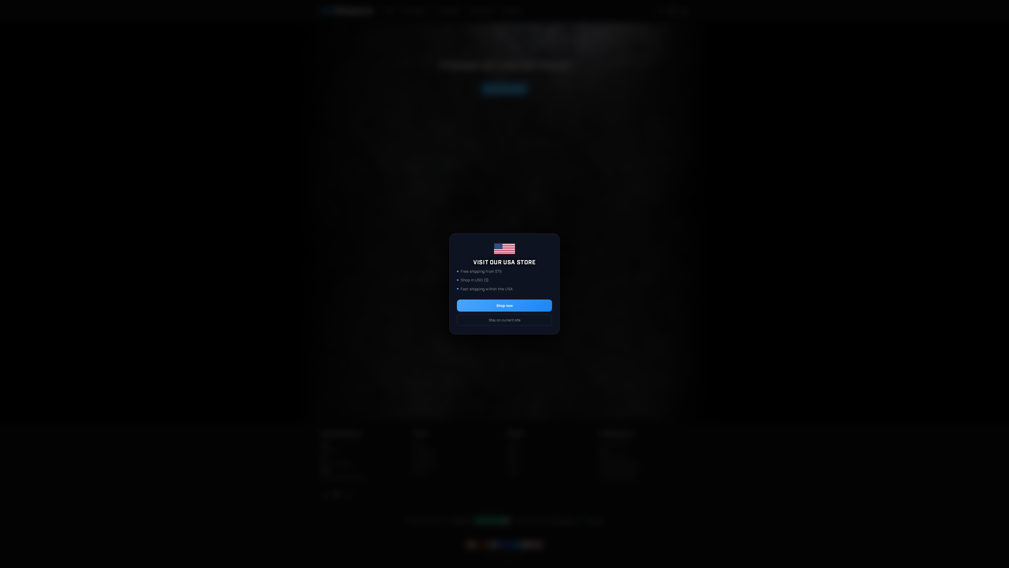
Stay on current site (505, 320)
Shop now (504, 305)
